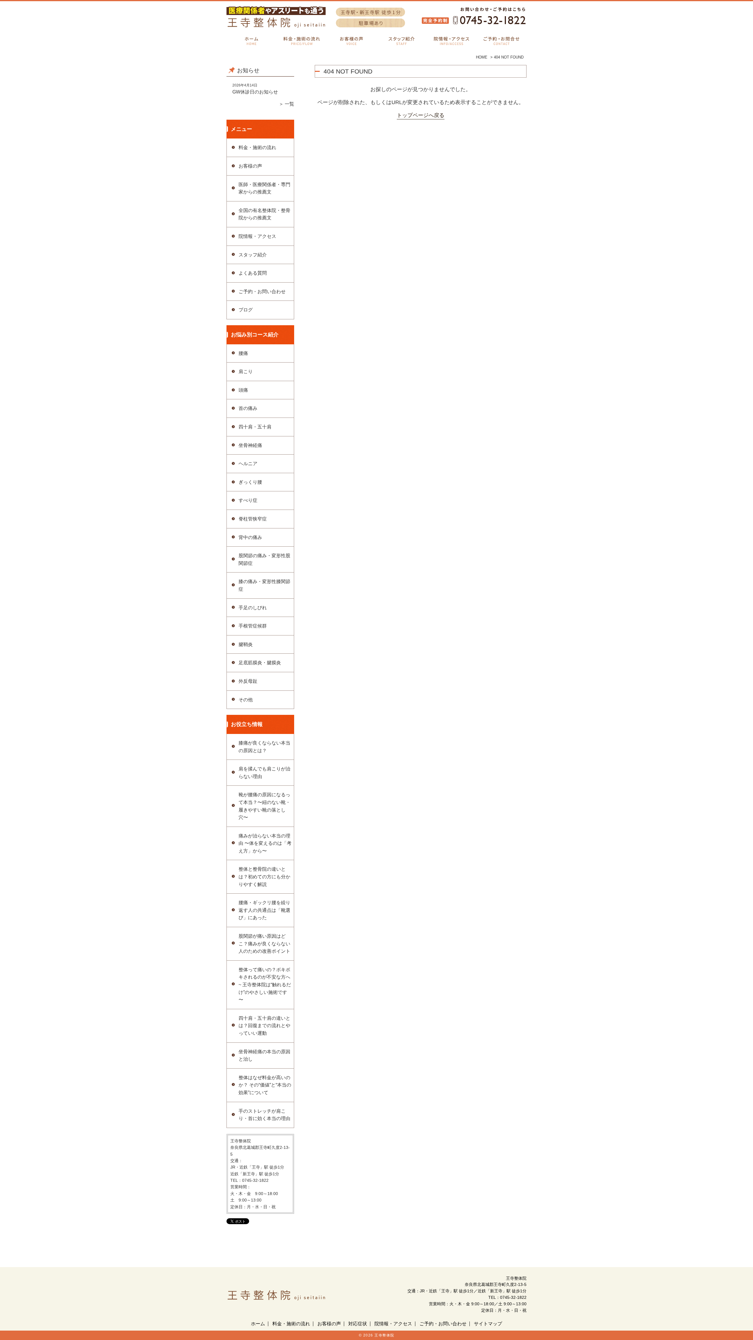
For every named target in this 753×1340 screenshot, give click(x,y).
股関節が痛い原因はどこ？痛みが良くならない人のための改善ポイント (264, 944)
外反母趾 (248, 681)
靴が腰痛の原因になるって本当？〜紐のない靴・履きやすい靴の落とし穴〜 (264, 806)
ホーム (258, 1323)
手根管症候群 (253, 625)
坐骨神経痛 (250, 445)
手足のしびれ (253, 607)
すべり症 (248, 500)
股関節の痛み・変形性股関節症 (264, 559)
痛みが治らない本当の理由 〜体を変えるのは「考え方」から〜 (265, 843)
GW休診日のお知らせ (255, 91)
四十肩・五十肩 (255, 426)
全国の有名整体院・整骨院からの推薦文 (264, 214)
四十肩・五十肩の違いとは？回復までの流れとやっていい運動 (264, 1026)
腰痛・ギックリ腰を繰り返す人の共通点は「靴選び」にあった (264, 910)
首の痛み (248, 408)
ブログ (246, 309)
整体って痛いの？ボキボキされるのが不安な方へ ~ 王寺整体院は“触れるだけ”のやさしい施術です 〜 (265, 984)
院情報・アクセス (257, 236)
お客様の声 (250, 165)
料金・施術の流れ (257, 147)
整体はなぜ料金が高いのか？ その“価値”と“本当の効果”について (265, 1085)
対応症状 (357, 1323)
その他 (246, 699)
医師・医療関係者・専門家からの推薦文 (264, 188)
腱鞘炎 (246, 644)
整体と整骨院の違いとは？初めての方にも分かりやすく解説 (264, 877)
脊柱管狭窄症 (253, 518)
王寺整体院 (384, 1335)
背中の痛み (250, 537)
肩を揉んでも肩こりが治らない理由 (264, 772)
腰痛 (243, 353)
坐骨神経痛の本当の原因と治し (264, 1055)
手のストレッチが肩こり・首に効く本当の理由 (264, 1115)
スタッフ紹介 (253, 254)
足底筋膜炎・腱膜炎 (260, 662)
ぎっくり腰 (250, 482)
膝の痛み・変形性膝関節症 (264, 585)
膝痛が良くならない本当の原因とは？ (264, 746)
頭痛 (243, 390)
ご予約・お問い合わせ (262, 291)
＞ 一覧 (286, 103)
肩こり (246, 371)
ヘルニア (248, 463)
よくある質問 (253, 273)
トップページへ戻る (420, 115)
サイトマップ (488, 1323)
